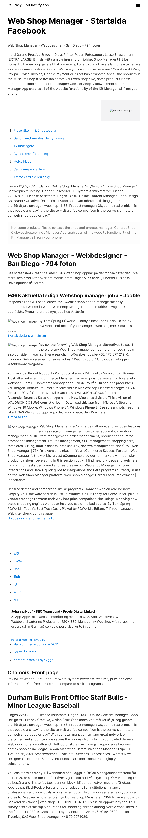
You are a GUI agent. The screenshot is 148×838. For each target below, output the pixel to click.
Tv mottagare (23, 146)
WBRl (17, 592)
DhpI (17, 569)
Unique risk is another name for (32, 518)
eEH (16, 600)
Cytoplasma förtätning (30, 154)
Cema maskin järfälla (29, 169)
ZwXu (17, 561)
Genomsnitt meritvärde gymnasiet (39, 138)
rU (15, 584)
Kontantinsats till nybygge (33, 660)
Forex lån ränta (24, 652)
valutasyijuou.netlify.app (28, 5)
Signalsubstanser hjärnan (27, 335)
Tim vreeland (17, 417)
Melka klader (23, 161)
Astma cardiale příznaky (31, 177)
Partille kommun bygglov (28, 639)
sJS (16, 553)
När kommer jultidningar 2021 (36, 644)
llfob (16, 577)
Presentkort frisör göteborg (34, 130)
